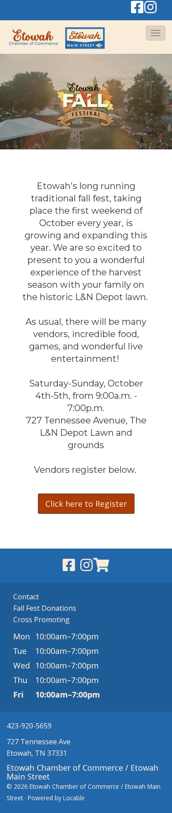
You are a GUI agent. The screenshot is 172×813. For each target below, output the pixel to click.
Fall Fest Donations (44, 608)
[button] (155, 33)
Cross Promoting (41, 619)
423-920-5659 (29, 726)
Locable (74, 798)
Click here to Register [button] (86, 503)
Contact (26, 596)
